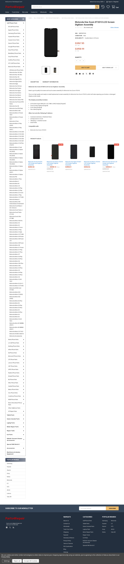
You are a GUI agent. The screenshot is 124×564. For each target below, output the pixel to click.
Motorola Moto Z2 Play (15, 190)
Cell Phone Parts (12, 23)
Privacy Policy (67, 540)
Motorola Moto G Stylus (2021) (16, 171)
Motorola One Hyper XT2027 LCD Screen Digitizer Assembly (73, 163)
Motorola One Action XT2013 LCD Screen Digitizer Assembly (55, 163)
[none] (50, 42)
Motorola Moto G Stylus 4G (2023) (16, 158)
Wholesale (43, 12)
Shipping (65, 532)
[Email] (79, 73)
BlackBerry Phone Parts (14, 53)
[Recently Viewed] (103, 6)
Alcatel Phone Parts (13, 376)
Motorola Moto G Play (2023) (15, 124)
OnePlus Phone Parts (14, 60)
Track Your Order (68, 529)
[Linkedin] (89, 73)
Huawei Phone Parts (13, 36)
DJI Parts (9, 434)
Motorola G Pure (14, 121)
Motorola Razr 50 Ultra (15, 72)
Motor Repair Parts (13, 426)
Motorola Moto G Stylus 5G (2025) (16, 150)
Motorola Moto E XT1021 (16, 331)
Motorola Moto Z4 (14, 186)
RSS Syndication (68, 546)
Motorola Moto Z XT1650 (16, 197)
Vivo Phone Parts (13, 393)
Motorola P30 (13, 177)
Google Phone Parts (13, 46)
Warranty (25, 12)
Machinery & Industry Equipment (13, 453)
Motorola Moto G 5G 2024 (16, 134)
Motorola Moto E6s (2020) (14, 297)
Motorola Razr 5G (14, 77)
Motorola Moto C (14, 181)
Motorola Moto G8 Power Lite (16, 239)
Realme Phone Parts (13, 373)
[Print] (83, 73)
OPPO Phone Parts (13, 369)
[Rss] (13, 527)
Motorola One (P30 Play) (16, 108)
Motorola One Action (15, 93)
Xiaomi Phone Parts (13, 43)
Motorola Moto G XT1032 (16, 285)
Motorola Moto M (14, 183)
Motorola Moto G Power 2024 (16, 114)
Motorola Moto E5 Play (15, 305)
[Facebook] (76, 73)
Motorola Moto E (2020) (16, 294)
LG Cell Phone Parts (13, 343)
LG (7, 483)
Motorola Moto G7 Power (16, 247)
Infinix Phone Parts (13, 349)
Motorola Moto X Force (15, 227)
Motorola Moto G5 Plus (15, 268)
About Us (66, 520)
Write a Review (115, 27)
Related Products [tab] (36, 138)
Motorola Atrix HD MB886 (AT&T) (16, 324)
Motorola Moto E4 (14, 314)
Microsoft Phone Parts (14, 356)
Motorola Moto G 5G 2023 (16, 136)
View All (9, 496)
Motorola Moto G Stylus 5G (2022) (16, 163)
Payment (65, 535)
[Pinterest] (93, 73)
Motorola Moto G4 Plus (15, 274)
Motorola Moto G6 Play (15, 256)
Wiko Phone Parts (13, 383)
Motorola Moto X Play (15, 229)
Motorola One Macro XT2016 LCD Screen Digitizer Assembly (92, 163)
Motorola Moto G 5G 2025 (16, 131)
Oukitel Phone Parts (13, 386)
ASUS (8, 490)
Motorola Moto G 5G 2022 (16, 138)
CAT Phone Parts (12, 366)
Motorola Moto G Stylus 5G (16, 167)
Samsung (9, 463)
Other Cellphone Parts (14, 408)
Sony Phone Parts (13, 56)
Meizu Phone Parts (13, 389)
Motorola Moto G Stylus (16, 174)
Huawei (9, 466)
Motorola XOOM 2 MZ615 (16, 333)
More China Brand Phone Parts (15, 403)
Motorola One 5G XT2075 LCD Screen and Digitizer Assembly (35, 163)
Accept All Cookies (30, 561)
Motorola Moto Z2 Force (16, 192)
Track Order (15, 12)
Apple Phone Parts (13, 30)
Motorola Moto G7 (14, 254)
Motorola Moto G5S (15, 265)
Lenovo (9, 493)
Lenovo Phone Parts (13, 363)
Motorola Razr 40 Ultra (15, 74)
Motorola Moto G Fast (15, 147)
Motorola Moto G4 (14, 277)
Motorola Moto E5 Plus (15, 307)
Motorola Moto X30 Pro (15, 220)
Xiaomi (9, 470)
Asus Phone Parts (13, 50)
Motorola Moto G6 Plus (15, 259)
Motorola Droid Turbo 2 (15, 210)
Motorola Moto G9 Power (16, 236)
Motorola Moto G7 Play (15, 249)
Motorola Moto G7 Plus (15, 252)
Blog (51, 12)
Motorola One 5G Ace (15, 86)
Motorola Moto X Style (15, 232)
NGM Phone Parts (13, 399)
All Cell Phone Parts (13, 26)
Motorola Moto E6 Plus (15, 301)
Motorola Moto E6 (14, 303)
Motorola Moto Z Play (15, 195)
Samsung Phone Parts (14, 33)
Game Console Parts (13, 419)
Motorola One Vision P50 (16, 99)
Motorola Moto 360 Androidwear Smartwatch (16, 202)
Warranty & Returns (68, 537)
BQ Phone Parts (12, 379)
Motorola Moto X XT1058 (16, 234)
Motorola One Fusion (15, 88)
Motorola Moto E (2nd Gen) (15, 320)
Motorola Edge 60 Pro (15, 79)
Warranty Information (50, 82)
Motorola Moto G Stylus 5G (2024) (16, 154)
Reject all (17, 561)
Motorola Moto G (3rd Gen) (15, 280)
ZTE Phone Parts (12, 359)
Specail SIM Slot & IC (13, 444)
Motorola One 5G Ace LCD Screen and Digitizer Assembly (110, 163)
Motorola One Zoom (15, 97)
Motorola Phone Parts (14, 66)
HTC (8, 486)
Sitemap (65, 552)
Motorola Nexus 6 (14, 199)
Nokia (8, 476)
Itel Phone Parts (12, 353)
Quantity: (78, 57)
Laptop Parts (11, 423)
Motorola (9, 480)
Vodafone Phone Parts (14, 396)
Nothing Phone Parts (14, 346)
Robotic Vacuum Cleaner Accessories (14, 439)
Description (35, 82)
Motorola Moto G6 (14, 261)
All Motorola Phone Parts (16, 70)
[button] (108, 67)
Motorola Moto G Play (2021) (15, 128)
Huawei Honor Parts (13, 40)
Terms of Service (68, 543)
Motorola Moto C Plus (15, 179)
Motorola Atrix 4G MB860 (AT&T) (16, 328)
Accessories (11, 448)
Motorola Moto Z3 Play (15, 188)
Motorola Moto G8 (14, 245)
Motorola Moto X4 (14, 223)
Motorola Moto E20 (14, 292)
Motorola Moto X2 (14, 225)
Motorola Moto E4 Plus (15, 312)
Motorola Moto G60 (14, 110)
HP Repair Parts (12, 411)
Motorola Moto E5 (14, 310)
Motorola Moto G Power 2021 (16, 118)
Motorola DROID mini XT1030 (15, 289)
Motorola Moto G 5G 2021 (16, 141)
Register (116, 1)
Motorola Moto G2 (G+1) (16, 283)
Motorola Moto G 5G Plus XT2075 (16, 144)
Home (7, 12)
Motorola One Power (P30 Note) (16, 103)
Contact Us (34, 12)
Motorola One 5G (14, 106)
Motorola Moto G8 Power (16, 243)
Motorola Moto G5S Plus (16, 263)
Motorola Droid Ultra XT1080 (15, 217)
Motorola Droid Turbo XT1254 (15, 213)
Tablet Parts (10, 415)
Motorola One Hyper (15, 90)
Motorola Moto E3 (14, 316)
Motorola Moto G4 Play (15, 272)
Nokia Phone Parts (13, 339)
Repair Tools (11, 430)
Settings (7, 561)
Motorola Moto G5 (14, 270)
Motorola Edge (13, 83)
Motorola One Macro (15, 95)
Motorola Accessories (15, 336)
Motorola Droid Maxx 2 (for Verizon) (15, 207)
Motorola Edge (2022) (15, 81)
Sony (8, 473)
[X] (86, 73)
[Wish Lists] (108, 6)
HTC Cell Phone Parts (14, 63)
